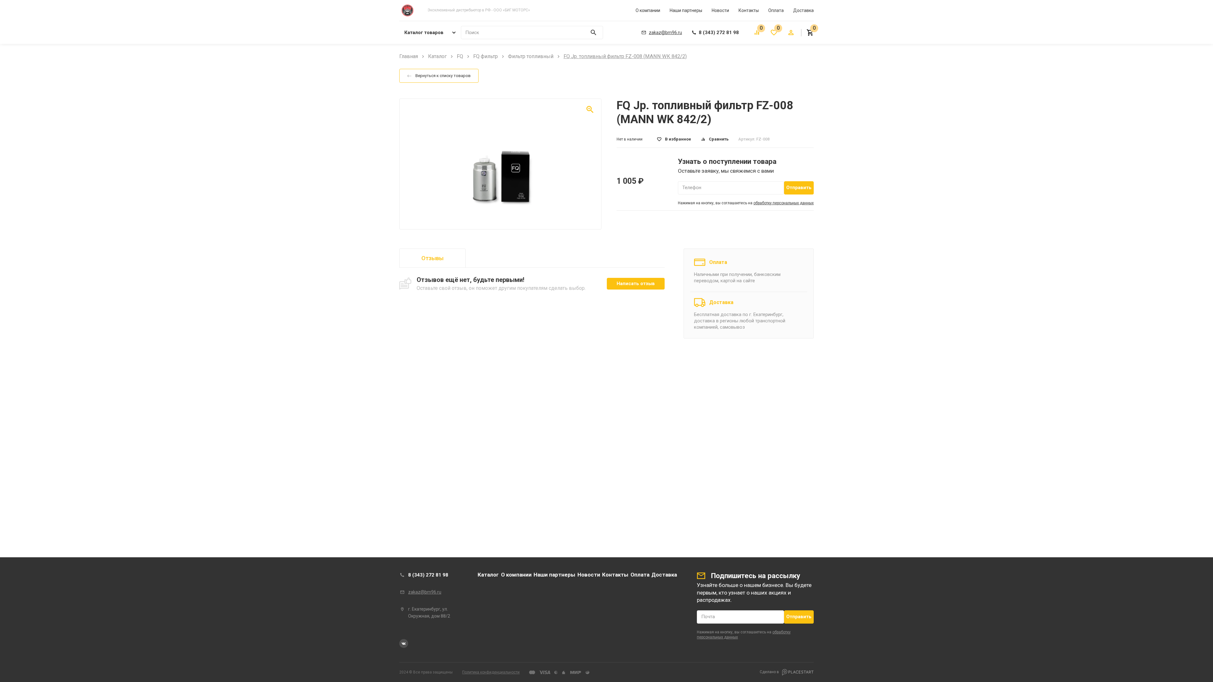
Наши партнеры (686, 10)
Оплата (776, 10)
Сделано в (770, 672)
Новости (720, 10)
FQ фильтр (485, 56)
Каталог (437, 56)
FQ (460, 56)
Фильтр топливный (530, 56)
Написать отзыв (636, 283)
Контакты (749, 10)
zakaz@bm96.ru (424, 592)
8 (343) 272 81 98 (428, 575)
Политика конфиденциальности (491, 672)
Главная (408, 56)
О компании (648, 10)
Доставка (803, 10)
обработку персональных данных (783, 203)
